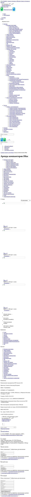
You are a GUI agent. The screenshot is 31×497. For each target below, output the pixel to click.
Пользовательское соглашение (10, 340)
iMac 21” (5, 226)
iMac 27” (5, 280)
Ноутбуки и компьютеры (9, 355)
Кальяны (5, 372)
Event (4, 376)
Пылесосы (6, 357)
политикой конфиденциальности (10, 459)
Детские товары (7, 374)
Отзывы (6, 148)
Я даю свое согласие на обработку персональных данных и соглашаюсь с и (15, 458)
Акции (5, 335)
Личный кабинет (8, 146)
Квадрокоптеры (7, 358)
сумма (3, 18)
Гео (4, 344)
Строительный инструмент (10, 363)
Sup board (5, 367)
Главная (2, 152)
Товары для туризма (8, 365)
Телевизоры (6, 368)
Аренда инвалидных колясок (10, 375)
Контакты (6, 147)
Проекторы (6, 354)
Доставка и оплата (9, 150)
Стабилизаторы (7, 351)
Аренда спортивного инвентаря (11, 378)
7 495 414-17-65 (4, 6)
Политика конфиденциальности (11, 341)
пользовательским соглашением (16, 457)
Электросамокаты (7, 366)
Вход (4, 13)
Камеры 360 (6, 361)
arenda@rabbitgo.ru (6, 5)
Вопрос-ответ (6, 338)
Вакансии (5, 342)
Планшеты (6, 371)
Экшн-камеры (6, 350)
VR (4, 359)
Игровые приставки (8, 349)
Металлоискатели (7, 353)
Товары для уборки (8, 362)
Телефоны (5, 370)
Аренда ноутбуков (9, 152)
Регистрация (6, 15)
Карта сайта (19, 435)
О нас (4, 332)
